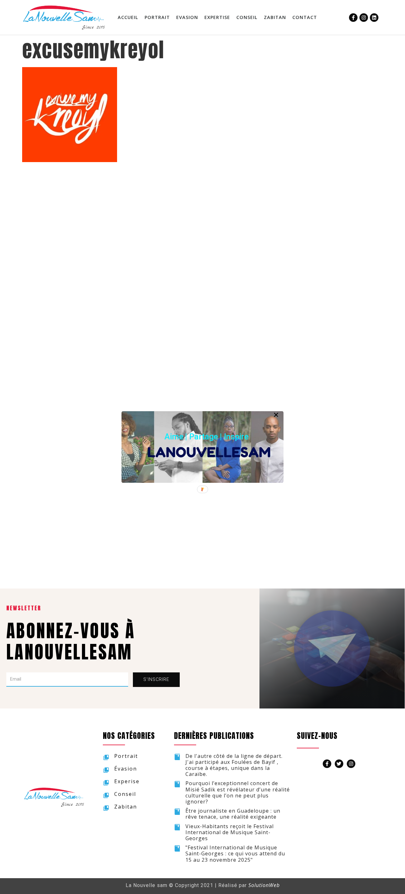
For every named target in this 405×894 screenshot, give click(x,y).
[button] (206, 437)
